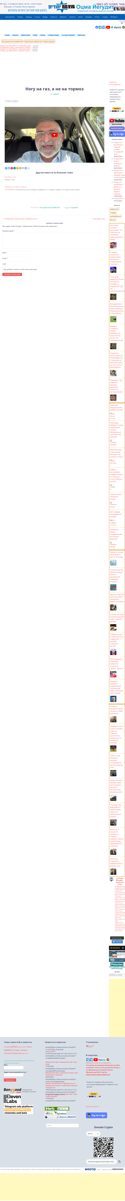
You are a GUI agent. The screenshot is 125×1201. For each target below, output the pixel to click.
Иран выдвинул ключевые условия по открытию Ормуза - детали (116, 663)
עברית (90, 1047)
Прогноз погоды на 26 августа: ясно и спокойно (116, 554)
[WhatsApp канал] (112, 28)
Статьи (37, 17)
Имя (4, 253)
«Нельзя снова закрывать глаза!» (115, 496)
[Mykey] (107, 1060)
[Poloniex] (117, 969)
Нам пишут (49, 41)
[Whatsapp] (20, 168)
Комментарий (8, 231)
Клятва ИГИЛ (119, 198)
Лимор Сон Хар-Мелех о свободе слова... (15, 49)
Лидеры (29, 17)
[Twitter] (9, 168)
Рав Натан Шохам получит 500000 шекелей (116, 407)
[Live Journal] (29, 168)
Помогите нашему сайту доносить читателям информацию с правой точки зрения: (102, 1084)
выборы (15, 35)
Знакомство (10, 17)
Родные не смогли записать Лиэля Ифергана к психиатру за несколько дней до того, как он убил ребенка (116, 360)
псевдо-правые (53, 35)
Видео (45, 17)
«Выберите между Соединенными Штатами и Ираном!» (116, 534)
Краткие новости (33, 41)
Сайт (4, 264)
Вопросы (114, 17)
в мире (7, 35)
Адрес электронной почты (15, 1072)
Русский (91, 1046)
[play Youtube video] (54, 135)
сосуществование (68, 35)
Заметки (63, 17)
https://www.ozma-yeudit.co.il (98, 1074)
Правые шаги (10, 177)
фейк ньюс (81, 35)
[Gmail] (23, 168)
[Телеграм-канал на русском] (104, 28)
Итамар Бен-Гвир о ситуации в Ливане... (15, 47)
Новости (53, 17)
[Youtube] (108, 28)
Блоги (80, 17)
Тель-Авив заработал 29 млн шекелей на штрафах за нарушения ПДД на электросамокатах (117, 284)
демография (25, 35)
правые (42, 35)
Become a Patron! (92, 1107)
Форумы (88, 17)
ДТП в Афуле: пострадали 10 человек (115, 514)
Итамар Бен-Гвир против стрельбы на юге (19, 219)
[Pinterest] (12, 168)
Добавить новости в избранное (98, 1063)
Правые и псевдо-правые (16, 187)
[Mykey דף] (123, 28)
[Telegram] (26, 168)
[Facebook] (6, 168)
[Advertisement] (62, 66)
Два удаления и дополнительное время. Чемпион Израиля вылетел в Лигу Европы (117, 308)
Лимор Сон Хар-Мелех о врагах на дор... (15, 51)
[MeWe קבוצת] (118, 28)
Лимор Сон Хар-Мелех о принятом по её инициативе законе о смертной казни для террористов (61, 1081)
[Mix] (17, 168)
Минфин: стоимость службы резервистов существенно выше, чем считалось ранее (116, 333)
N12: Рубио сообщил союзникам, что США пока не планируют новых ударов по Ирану (116, 232)
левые (35, 35)
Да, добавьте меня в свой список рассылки (20, 269)
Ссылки (105, 17)
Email (5, 258)
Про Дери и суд (100, 219)
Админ (56, 94)
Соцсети (72, 17)
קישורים (97, 17)
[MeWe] (14, 168)
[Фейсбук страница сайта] (96, 28)
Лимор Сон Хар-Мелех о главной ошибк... (16, 46)
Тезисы (20, 17)
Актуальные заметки (12, 41)
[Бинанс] (117, 950)
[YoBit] (117, 961)
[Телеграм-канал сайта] (100, 28)
